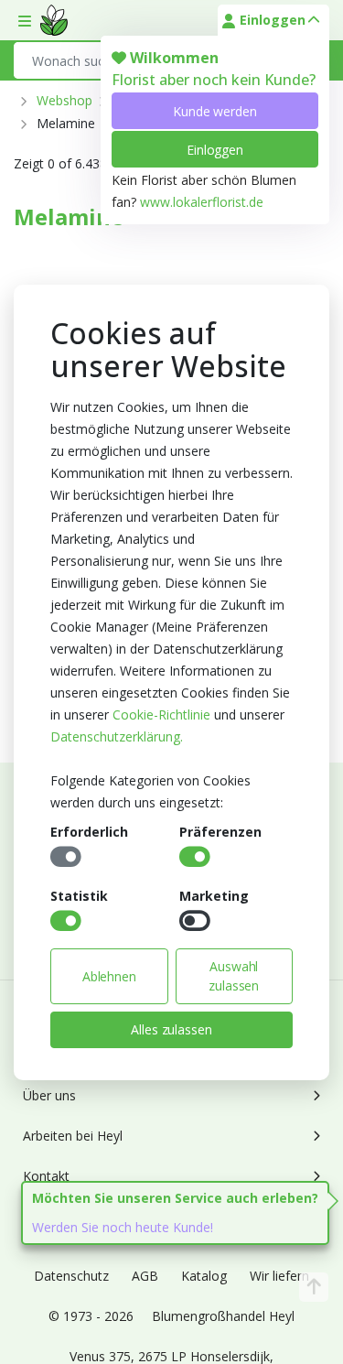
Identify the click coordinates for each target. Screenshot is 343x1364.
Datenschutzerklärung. (116, 736)
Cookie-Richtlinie (161, 714)
